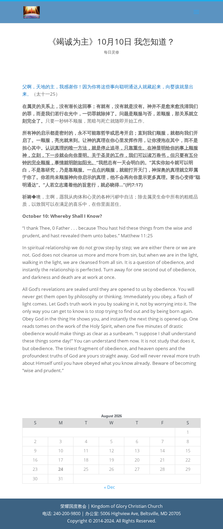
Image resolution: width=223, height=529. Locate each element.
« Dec (109, 487)
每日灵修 (111, 52)
